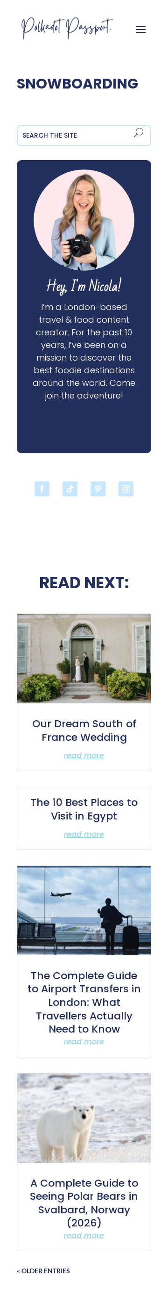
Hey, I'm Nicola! (84, 287)
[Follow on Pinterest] (98, 488)
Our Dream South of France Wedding (84, 730)
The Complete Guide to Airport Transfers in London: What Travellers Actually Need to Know (84, 1002)
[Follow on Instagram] (126, 488)
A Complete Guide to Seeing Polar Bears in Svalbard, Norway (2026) (84, 1203)
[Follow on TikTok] (70, 488)
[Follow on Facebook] (42, 488)
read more (84, 755)
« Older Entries (43, 1271)
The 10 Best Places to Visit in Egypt (84, 809)
